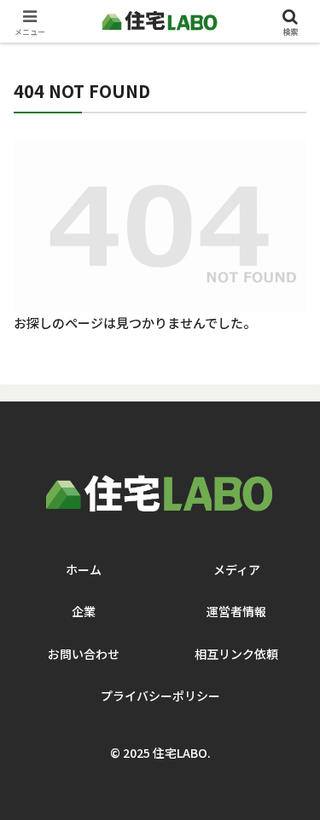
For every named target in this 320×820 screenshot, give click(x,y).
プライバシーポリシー (160, 695)
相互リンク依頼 (236, 653)
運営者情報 (236, 611)
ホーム (84, 569)
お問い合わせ (83, 653)
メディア (236, 569)
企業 (84, 611)
